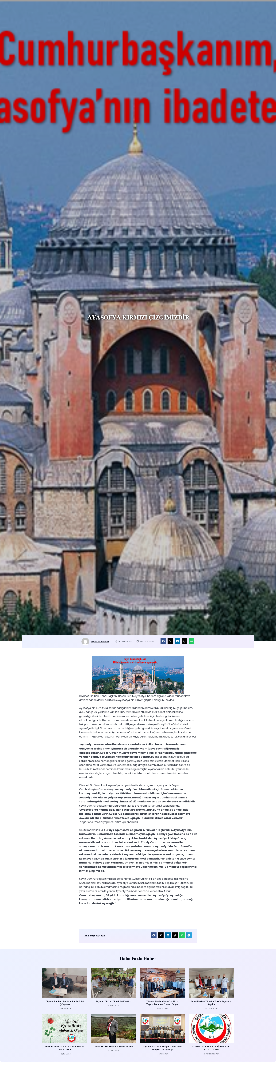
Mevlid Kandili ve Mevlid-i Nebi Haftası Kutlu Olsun (64, 1048)
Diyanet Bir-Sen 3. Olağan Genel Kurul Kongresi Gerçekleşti (162, 1048)
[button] (163, 641)
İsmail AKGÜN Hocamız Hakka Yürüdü (113, 1046)
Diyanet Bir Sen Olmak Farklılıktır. (113, 1001)
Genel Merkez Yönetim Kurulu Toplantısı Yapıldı (211, 1003)
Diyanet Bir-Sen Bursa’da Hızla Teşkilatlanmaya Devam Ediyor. (162, 1003)
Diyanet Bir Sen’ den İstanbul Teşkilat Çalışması (65, 1003)
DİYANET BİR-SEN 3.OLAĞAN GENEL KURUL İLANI (211, 1048)
